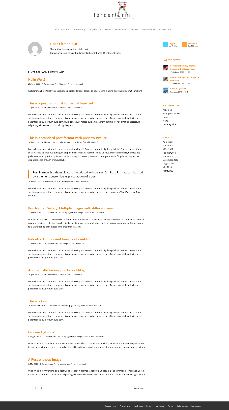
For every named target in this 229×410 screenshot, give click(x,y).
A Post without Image (45, 359)
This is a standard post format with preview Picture (67, 138)
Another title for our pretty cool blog (56, 270)
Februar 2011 (169, 152)
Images (81, 212)
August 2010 (169, 163)
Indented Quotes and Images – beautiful (59, 239)
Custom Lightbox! (41, 332)
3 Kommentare (51, 243)
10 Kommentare (49, 181)
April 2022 (168, 141)
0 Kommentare (50, 107)
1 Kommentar (48, 84)
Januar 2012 (168, 145)
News (63, 107)
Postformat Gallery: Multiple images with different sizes (71, 208)
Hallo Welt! (36, 79)
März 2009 (168, 170)
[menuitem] (61, 29)
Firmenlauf (78, 84)
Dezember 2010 (170, 159)
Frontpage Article (68, 142)
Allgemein (63, 84)
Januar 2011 (168, 156)
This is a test (37, 301)
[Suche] (175, 29)
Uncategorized (67, 181)
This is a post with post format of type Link (61, 103)
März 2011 (168, 149)
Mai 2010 (167, 167)
